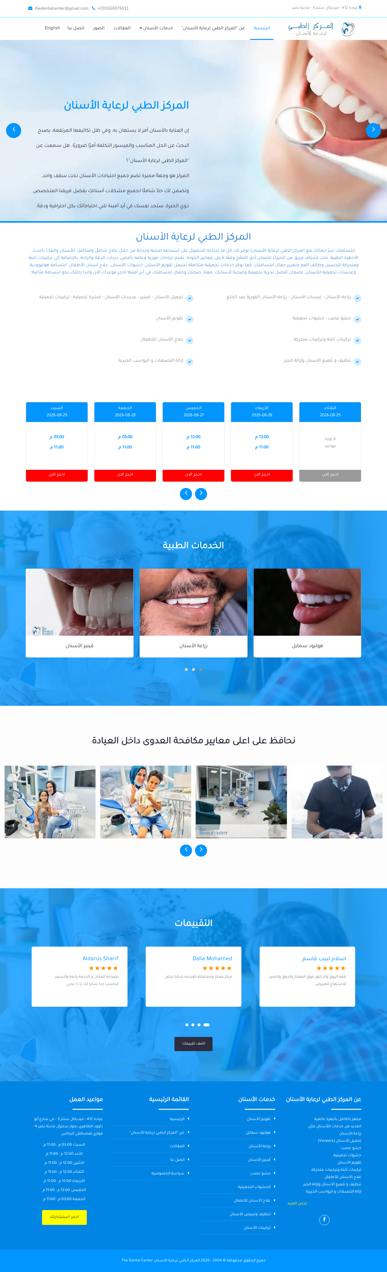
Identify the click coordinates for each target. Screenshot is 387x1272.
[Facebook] (324, 1220)
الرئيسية (177, 1119)
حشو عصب (80, 646)
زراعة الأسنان (307, 646)
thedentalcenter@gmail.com (62, 8)
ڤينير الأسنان (194, 646)
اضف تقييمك (193, 1044)
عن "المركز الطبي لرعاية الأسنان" (157, 1133)
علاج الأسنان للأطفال (252, 1201)
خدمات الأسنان (157, 28)
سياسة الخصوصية (167, 1174)
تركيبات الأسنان (257, 1228)
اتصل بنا (177, 1160)
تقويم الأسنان (259, 1119)
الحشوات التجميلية (254, 1187)
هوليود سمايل (258, 1133)
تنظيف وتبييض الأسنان (250, 1214)
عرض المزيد (297, 1204)
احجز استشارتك (64, 1217)
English (52, 28)
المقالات (177, 1146)
